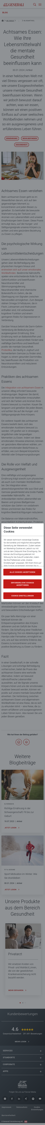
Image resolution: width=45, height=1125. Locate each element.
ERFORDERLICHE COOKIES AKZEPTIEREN (22, 584)
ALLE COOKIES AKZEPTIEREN (22, 572)
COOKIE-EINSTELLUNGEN (22, 596)
